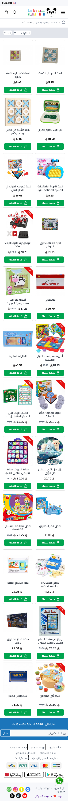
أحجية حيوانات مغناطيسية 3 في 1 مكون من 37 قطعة (17, 301)
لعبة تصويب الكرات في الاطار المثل (18, 188)
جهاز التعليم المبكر (18, 583)
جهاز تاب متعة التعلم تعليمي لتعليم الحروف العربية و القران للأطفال (50, 640)
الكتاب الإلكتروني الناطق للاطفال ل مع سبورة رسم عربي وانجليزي (18, 414)
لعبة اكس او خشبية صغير (17, 74)
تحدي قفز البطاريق (50, 526)
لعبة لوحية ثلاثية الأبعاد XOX (17, 244)
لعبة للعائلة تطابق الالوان (50, 244)
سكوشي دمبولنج (50, 696)
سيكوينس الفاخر (17, 696)
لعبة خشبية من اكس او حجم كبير (18, 131)
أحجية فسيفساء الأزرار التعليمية (50, 357)
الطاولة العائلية (18, 356)
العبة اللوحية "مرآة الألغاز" (50, 414)
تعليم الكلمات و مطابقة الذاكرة (50, 584)
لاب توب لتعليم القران (50, 130)
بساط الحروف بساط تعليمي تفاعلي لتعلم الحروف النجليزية (18, 471)
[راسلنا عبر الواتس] (53, 781)
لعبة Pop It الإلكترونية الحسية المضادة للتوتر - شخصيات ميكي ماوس (50, 188)
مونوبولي (50, 300)
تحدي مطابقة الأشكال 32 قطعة (18, 527)
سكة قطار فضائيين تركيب (18, 640)
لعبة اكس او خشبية (50, 73)
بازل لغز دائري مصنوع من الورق (50, 471)
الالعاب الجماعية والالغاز (46, 22)
